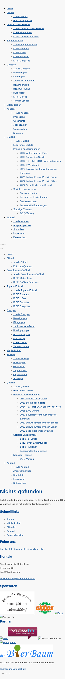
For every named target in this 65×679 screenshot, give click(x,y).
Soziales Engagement (24, 189)
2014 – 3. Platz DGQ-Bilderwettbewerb (40, 161)
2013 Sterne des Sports (32, 157)
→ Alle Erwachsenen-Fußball (28, 28)
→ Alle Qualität (21, 141)
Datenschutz (19, 237)
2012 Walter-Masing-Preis (33, 153)
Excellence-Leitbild (23, 145)
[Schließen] (1, 673)
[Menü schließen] (1, 248)
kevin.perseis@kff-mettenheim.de (17, 578)
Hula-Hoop (19, 92)
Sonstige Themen (22, 209)
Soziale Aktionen (28, 201)
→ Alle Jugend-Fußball (25, 44)
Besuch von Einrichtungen (34, 197)
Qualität (11, 137)
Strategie (18, 133)
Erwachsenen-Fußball (18, 24)
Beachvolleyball (21, 88)
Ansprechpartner (22, 225)
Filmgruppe (19, 76)
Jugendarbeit (20, 124)
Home (10, 8)
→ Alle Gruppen (21, 68)
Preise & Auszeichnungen (26, 149)
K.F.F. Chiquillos (21, 60)
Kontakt (11, 217)
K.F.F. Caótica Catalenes (26, 36)
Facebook (5, 549)
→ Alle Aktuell (20, 16)
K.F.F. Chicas (20, 96)
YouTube (34, 549)
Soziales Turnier (28, 193)
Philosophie (19, 116)
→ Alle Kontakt (21, 221)
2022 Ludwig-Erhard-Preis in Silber (38, 181)
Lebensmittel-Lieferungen (33, 205)
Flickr (43, 549)
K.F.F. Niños (19, 52)
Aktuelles (11, 527)
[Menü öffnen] (4, 244)
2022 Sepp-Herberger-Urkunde (36, 185)
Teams (10, 519)
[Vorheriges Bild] (4, 673)
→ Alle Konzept (21, 112)
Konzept (11, 108)
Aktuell (10, 12)
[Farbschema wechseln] (1, 244)
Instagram (16, 549)
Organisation (20, 129)
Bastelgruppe (20, 72)
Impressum (19, 233)
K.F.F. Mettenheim (22, 32)
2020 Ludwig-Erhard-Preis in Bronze (39, 177)
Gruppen (11, 64)
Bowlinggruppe (21, 84)
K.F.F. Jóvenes (21, 48)
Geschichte (19, 120)
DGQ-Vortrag (27, 213)
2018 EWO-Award (29, 165)
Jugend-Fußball (15, 40)
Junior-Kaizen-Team (23, 80)
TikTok (25, 549)
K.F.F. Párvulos (21, 56)
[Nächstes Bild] (8, 673)
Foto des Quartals (22, 20)
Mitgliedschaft (14, 105)
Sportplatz (18, 229)
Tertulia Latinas (21, 100)
